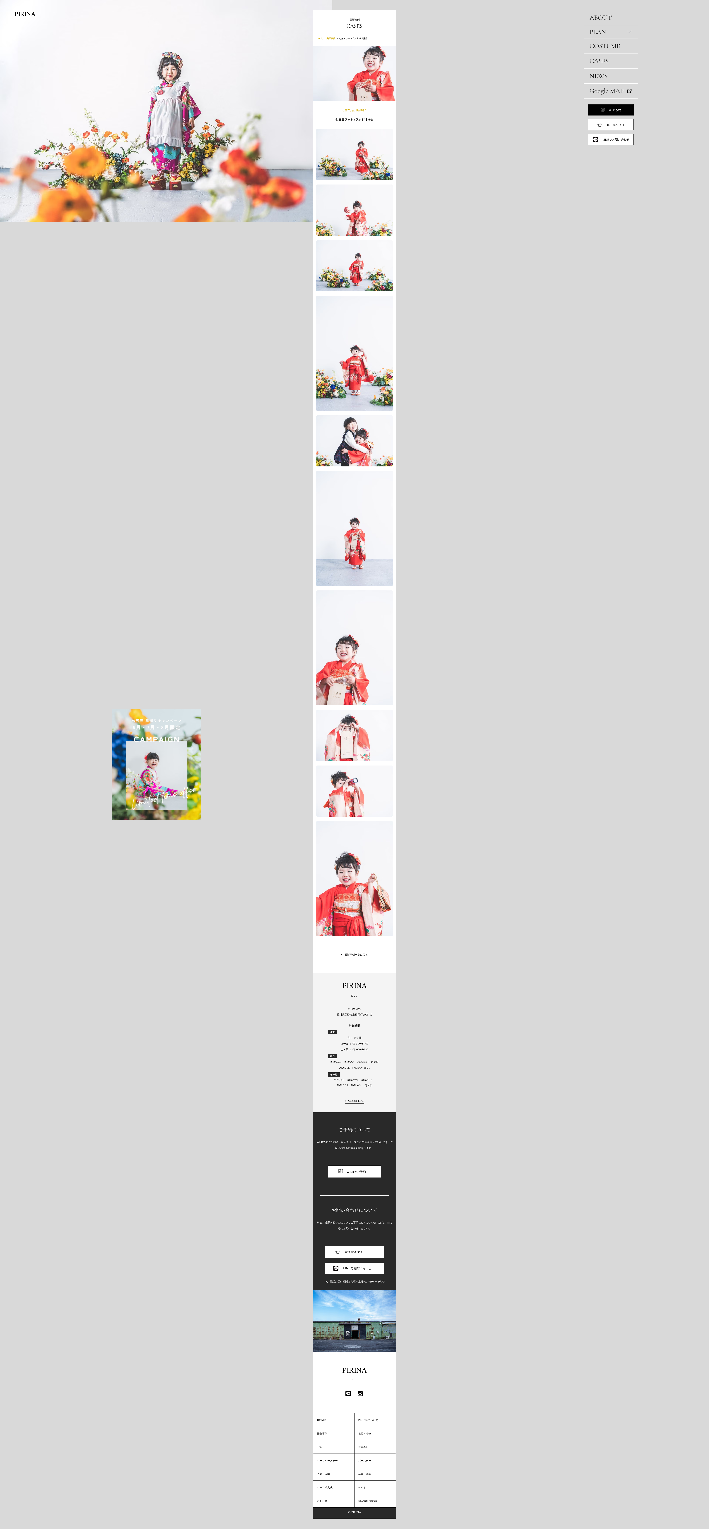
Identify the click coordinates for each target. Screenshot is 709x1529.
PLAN (598, 32)
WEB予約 (615, 110)
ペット (362, 1487)
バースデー (364, 1460)
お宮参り (363, 1447)
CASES (599, 61)
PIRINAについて (368, 1420)
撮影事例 (330, 38)
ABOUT (601, 18)
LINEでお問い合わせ (616, 139)
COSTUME (605, 46)
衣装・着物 (364, 1433)
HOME (321, 1420)
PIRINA (25, 13)
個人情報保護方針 (368, 1501)
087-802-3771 (615, 125)
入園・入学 (323, 1474)
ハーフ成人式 (325, 1487)
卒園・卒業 (364, 1474)
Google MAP (607, 91)
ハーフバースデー (327, 1460)
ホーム (319, 38)
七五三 (321, 1447)
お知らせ (322, 1501)
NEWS (598, 76)
